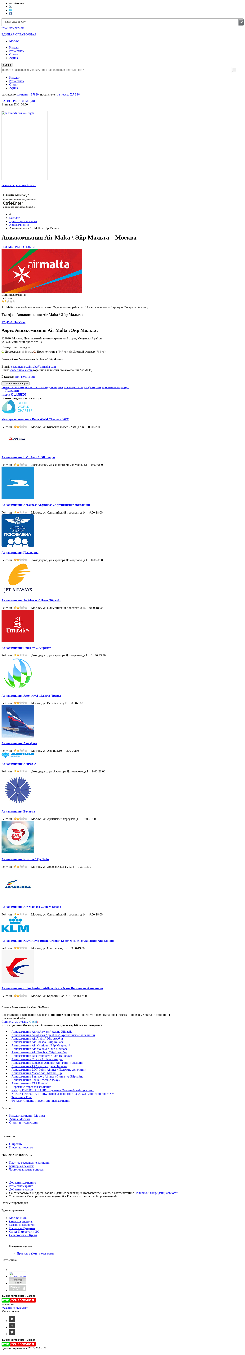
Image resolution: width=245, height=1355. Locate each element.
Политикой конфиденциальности (156, 1192)
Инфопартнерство (21, 1147)
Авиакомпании (19, 224)
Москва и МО (18, 1217)
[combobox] (123, 22)
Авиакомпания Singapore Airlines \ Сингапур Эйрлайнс (47, 1076)
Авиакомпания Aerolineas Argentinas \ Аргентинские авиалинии (46, 504)
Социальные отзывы (20, 1021)
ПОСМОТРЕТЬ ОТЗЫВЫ (19, 247)
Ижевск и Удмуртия (22, 1228)
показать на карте (13, 387)
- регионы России (19, 185)
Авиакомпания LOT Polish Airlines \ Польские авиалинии (48, 1069)
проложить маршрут (115, 387)
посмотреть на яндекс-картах (44, 387)
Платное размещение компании (30, 1162)
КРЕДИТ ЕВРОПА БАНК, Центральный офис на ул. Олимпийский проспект (62, 1093)
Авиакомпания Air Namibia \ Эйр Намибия (39, 1052)
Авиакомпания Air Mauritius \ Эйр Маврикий (40, 1045)
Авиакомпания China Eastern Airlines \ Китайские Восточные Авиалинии (52, 988)
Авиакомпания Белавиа (18, 811)
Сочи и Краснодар (21, 1221)
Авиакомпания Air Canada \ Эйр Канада (37, 1042)
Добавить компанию (22, 1182)
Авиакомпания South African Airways (35, 1080)
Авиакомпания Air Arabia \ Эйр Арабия (37, 1038)
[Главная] (10, 214)
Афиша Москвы (19, 1119)
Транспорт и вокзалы (23, 221)
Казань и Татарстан (22, 1224)
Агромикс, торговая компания (31, 1086)
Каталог (14, 47)
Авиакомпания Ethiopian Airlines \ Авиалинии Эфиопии (47, 1062)
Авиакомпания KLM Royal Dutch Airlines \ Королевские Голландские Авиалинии (58, 940)
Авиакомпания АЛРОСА (19, 764)
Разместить (16, 51)
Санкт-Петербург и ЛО (24, 1231)
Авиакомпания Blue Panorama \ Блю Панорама (41, 1055)
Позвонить (12, 390)
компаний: (27, 94)
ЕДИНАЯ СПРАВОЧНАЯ (19, 34)
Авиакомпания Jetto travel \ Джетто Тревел (31, 695)
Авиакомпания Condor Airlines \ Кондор (37, 1059)
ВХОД (6, 101)
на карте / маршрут (16, 383)
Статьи (13, 54)
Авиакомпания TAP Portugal (29, 1083)
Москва (14, 41)
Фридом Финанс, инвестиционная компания (40, 1100)
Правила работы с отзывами (35, 1253)
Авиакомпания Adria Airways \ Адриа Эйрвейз (41, 1031)
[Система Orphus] (20, 208)
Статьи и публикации (23, 1122)
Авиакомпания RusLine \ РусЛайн (25, 859)
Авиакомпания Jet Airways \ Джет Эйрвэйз (31, 600)
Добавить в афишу (21, 1189)
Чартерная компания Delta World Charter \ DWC (35, 419)
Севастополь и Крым (23, 1235)
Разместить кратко (21, 1186)
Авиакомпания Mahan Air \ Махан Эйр (36, 1073)
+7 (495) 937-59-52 (13, 322)
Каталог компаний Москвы (27, 1115)
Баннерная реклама (21, 1166)
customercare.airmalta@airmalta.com (33, 366)
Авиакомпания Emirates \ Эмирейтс (26, 648)
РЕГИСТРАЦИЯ (24, 101)
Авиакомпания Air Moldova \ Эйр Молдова (31, 906)
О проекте (16, 1144)
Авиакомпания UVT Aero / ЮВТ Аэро (28, 457)
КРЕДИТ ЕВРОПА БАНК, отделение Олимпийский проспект (52, 1090)
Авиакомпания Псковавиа (20, 552)
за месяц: (68, 94)
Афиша (14, 57)
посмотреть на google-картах (82, 387)
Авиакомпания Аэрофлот (19, 743)
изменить (13, 28)
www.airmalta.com (21, 370)
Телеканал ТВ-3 (21, 1097)
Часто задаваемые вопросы (26, 1169)
